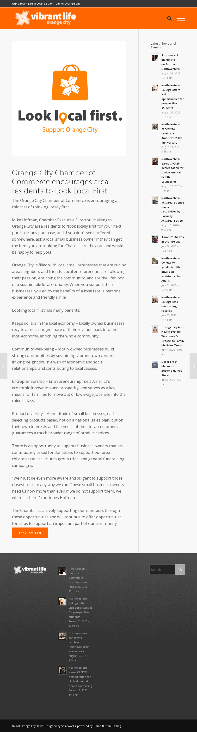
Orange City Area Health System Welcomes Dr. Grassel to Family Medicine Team (172, 336)
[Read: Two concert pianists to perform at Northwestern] (155, 57)
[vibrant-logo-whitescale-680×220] (45, 18)
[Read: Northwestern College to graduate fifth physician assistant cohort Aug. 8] (155, 261)
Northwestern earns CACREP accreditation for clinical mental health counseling (80, 676)
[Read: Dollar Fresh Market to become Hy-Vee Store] (155, 364)
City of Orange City (68, 3)
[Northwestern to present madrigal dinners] (193, 366)
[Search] (167, 18)
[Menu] (178, 18)
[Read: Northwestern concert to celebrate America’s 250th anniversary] (155, 127)
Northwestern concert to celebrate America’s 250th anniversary (171, 133)
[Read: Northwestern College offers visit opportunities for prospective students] (155, 88)
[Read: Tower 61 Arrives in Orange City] (155, 239)
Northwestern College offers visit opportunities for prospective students (80, 607)
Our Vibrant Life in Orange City (32, 3)
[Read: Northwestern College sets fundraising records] (155, 300)
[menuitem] (167, 18)
